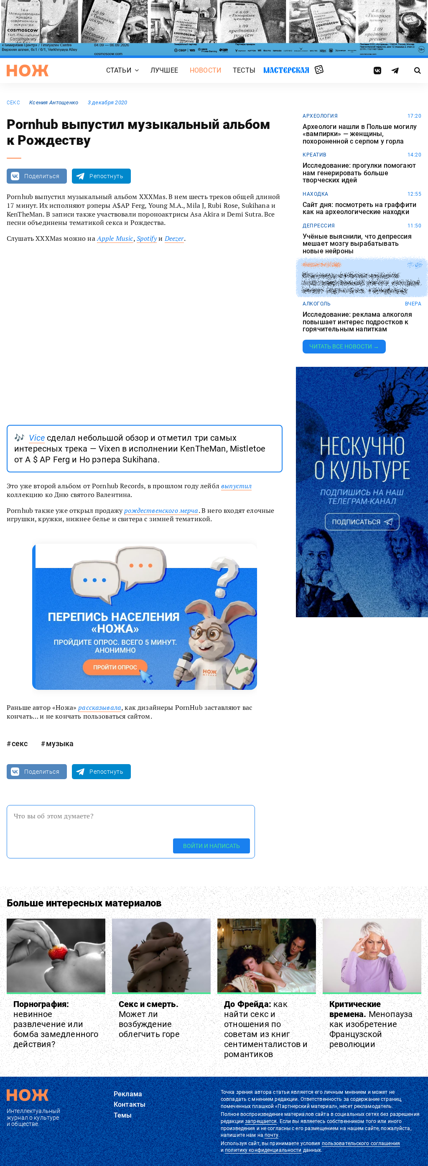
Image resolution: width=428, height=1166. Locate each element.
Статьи (118, 70)
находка (316, 194)
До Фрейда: (266, 1029)
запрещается (261, 1121)
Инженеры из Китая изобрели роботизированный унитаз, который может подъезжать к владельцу (361, 283)
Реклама (128, 1094)
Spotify (147, 238)
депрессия (319, 226)
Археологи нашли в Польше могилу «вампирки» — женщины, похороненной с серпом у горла (360, 134)
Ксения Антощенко (53, 102)
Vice (37, 438)
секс (13, 103)
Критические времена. (371, 1024)
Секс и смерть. (149, 1019)
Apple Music (115, 238)
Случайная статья (319, 70)
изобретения (322, 265)
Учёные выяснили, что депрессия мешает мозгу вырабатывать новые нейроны (357, 244)
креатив (314, 155)
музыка (60, 743)
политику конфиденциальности (263, 1150)
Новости (205, 70)
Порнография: (56, 1024)
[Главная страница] (27, 70)
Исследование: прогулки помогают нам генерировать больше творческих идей (359, 173)
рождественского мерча (161, 510)
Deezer (174, 238)
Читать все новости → (344, 346)
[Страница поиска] (417, 70)
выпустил (236, 486)
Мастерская (286, 70)
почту (271, 1135)
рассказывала (99, 707)
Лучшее (164, 70)
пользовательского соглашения (361, 1143)
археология (320, 116)
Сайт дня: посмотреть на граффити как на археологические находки (359, 208)
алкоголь (317, 304)
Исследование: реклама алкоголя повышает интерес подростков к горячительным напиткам (357, 322)
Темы (123, 1115)
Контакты (129, 1104)
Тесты (244, 70)
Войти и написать (211, 846)
